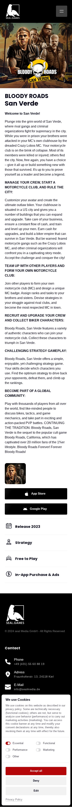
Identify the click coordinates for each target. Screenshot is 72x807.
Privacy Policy (14, 800)
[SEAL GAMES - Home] (13, 11)
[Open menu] (61, 11)
